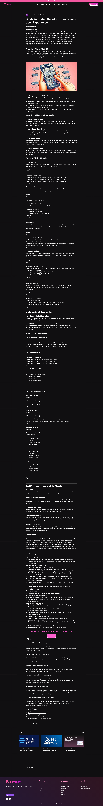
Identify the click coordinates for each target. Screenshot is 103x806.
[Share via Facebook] (26, 723)
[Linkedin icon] (7, 799)
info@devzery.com (10, 791)
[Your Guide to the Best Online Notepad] (74, 741)
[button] (42, 4)
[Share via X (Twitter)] (29, 723)
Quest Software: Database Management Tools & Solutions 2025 (51, 749)
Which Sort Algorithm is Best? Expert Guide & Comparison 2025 (27, 749)
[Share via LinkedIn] (33, 723)
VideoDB (47, 1)
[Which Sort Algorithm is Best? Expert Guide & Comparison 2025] (29, 741)
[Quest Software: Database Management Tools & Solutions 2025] (51, 741)
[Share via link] (36, 723)
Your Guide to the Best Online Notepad (72, 749)
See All (82, 732)
